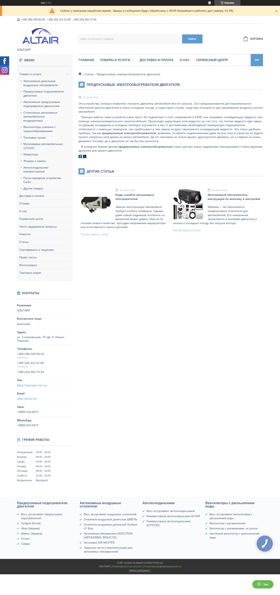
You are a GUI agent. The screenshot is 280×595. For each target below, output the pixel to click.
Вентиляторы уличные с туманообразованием (39, 129)
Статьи (23, 242)
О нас (23, 211)
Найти (192, 38)
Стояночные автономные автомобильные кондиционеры (40, 116)
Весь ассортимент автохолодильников (171, 511)
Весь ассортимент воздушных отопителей (110, 514)
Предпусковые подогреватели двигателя (43, 93)
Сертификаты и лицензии (36, 249)
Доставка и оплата (31, 195)
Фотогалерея (28, 265)
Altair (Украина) (30, 528)
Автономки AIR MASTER (99, 542)
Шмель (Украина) (31, 533)
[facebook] (80, 157)
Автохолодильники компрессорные (35, 169)
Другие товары (33, 188)
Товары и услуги (30, 74)
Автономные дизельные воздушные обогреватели (40, 83)
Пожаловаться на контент (127, 566)
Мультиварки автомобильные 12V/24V (43, 146)
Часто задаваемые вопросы (38, 226)
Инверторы (30, 154)
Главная (86, 60)
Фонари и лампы (34, 161)
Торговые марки (30, 272)
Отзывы (24, 203)
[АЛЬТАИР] (47, 36)
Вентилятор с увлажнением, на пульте (233, 528)
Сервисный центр (31, 218)
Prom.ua (158, 562)
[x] (84, 157)
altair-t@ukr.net (27, 398)
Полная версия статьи (94, 234)
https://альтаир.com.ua (32, 385)
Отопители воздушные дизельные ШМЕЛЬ (110, 519)
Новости (24, 234)
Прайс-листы (28, 257)
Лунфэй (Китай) (31, 523)
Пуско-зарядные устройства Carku (42, 180)
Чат (266, 584)
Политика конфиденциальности (162, 566)
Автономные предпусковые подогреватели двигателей (41, 104)
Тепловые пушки (34, 137)
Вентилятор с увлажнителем (227, 523)
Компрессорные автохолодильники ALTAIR (173, 516)
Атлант (25, 538)
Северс (25, 543)
